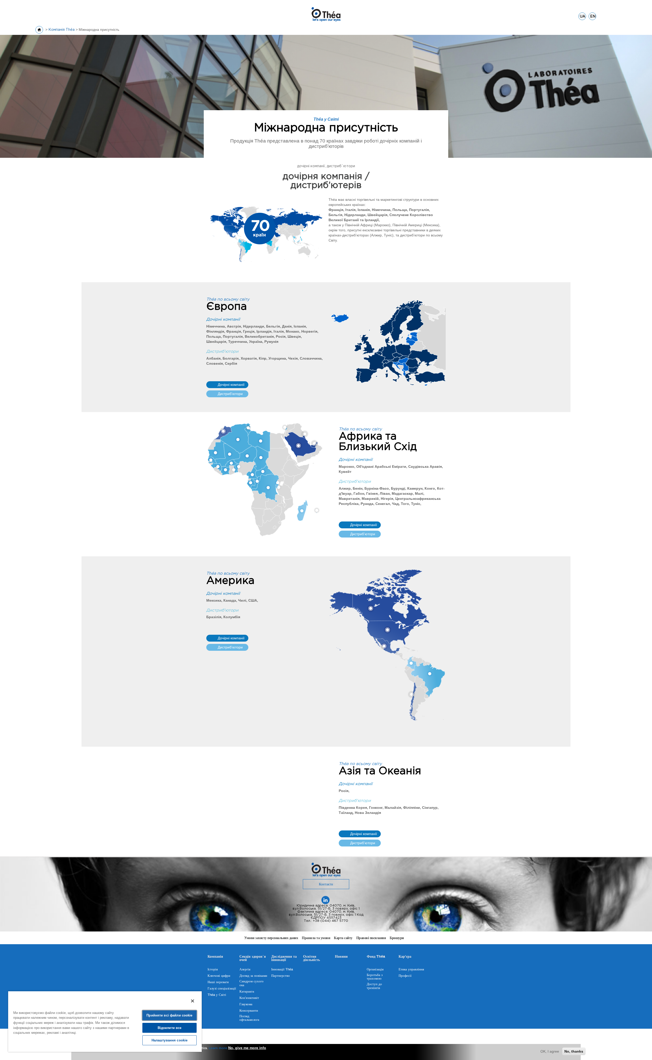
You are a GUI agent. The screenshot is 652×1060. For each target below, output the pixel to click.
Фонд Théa (376, 957)
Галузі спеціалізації (222, 988)
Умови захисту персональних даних (271, 938)
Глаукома (245, 1004)
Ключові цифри (219, 976)
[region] (105, 1021)
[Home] (326, 14)
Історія (213, 969)
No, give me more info (247, 1048)
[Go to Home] (39, 30)
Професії (405, 976)
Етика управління (411, 969)
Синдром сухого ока (251, 983)
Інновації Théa (282, 969)
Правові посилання (371, 938)
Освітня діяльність (311, 959)
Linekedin (325, 900)
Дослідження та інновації (284, 959)
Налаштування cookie (169, 1040)
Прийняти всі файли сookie (169, 1015)
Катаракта (246, 991)
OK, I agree (549, 1051)
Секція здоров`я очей (252, 959)
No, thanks (573, 1051)
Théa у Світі (217, 995)
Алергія (244, 969)
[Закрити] (192, 1001)
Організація (375, 969)
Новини (341, 957)
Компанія (215, 957)
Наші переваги (218, 982)
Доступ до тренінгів (374, 986)
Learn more (218, 1048)
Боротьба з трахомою (375, 977)
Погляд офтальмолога (249, 1018)
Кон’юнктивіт (249, 998)
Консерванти (248, 1010)
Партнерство (280, 976)
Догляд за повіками (253, 976)
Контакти (326, 884)
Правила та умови (316, 938)
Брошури (397, 938)
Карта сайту (343, 938)
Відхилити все (170, 1028)
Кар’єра (405, 957)
